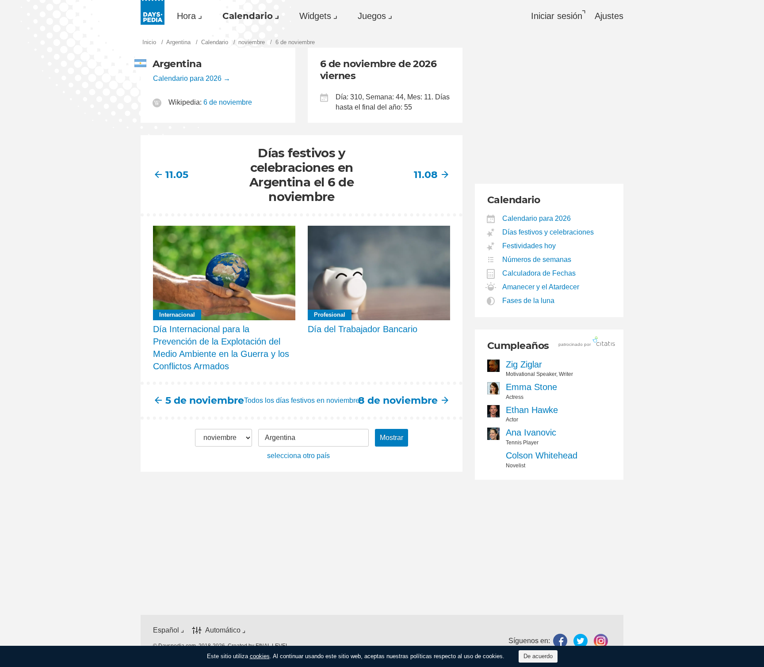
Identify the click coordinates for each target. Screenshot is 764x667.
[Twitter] (580, 640)
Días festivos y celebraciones (548, 232)
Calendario (247, 16)
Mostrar (391, 437)
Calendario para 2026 (187, 78)
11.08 (426, 175)
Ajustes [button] (609, 16)
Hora (186, 16)
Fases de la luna (528, 300)
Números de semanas (537, 259)
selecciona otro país (298, 455)
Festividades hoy (529, 246)
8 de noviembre (405, 400)
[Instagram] (601, 640)
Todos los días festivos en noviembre (301, 400)
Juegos (372, 16)
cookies (260, 656)
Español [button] (166, 630)
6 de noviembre (227, 102)
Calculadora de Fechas (539, 273)
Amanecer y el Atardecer (541, 287)
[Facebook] (560, 640)
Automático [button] (223, 630)
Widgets (315, 16)
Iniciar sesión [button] (556, 16)
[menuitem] (187, 16)
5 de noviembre (197, 400)
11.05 (176, 175)
